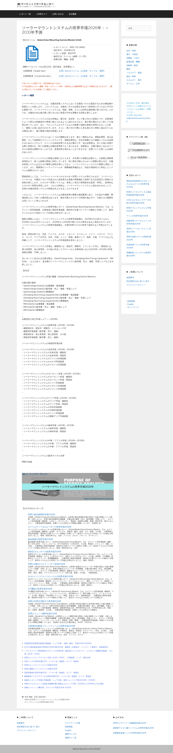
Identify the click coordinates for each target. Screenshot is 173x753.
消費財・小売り (133, 58)
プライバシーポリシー (135, 285)
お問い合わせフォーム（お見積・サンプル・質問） (82, 71)
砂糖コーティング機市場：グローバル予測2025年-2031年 (47, 687)
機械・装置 (33, 697)
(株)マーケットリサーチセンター (35, 4)
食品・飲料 (131, 76)
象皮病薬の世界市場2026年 (40, 539)
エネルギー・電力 (134, 80)
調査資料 (42, 697)
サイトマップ (133, 307)
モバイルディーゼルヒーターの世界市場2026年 (49, 527)
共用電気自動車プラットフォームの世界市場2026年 (51, 626)
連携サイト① (70, 734)
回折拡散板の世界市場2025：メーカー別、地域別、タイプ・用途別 (51, 672)
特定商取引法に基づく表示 (137, 281)
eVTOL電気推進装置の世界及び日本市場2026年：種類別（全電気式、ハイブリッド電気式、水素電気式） (66, 647)
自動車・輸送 (132, 65)
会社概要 (72, 14)
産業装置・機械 (133, 62)
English (130, 304)
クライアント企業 (72, 723)
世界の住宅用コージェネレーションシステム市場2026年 (47, 700)
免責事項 (130, 277)
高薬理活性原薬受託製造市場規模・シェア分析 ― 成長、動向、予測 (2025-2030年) (58, 643)
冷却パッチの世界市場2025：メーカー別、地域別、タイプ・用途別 (51, 661)
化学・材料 (131, 51)
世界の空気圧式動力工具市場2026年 (44, 601)
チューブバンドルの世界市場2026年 (39, 702)
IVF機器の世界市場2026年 (40, 589)
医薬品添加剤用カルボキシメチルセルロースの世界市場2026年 (138, 184)
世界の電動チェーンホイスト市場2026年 (40, 669)
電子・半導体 (132, 54)
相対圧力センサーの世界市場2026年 (44, 551)
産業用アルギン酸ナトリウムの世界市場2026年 (133, 728)
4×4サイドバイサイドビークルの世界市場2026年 (50, 576)
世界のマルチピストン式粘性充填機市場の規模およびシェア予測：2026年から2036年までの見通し (64, 684)
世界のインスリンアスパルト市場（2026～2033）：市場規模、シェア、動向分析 (57, 657)
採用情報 (131, 301)
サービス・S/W (133, 84)
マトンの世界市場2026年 (137, 216)
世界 (26, 697)
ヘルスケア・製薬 (134, 73)
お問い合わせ (58, 14)
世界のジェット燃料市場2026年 (42, 613)
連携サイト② (70, 738)
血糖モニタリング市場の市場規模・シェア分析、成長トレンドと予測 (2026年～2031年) (59, 680)
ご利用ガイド (41, 14)
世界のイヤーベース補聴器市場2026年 (129, 723)
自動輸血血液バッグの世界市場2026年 (129, 733)
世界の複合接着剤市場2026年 (41, 514)
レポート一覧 (25, 14)
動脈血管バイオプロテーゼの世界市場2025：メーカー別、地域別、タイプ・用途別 (57, 676)
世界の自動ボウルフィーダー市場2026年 (46, 564)
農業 (128, 69)
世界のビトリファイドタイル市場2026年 (40, 665)
